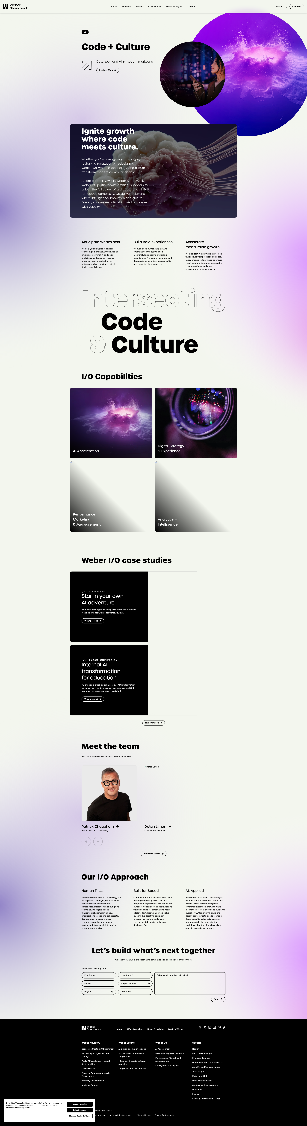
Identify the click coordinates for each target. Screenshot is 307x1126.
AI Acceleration (86, 451)
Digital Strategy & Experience (171, 448)
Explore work (152, 722)
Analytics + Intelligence (168, 522)
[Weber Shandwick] (91, 1029)
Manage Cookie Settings (80, 1116)
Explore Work (106, 70)
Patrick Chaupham (98, 826)
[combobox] (135, 983)
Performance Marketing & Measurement (87, 519)
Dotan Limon (155, 826)
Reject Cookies (79, 1110)
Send (216, 999)
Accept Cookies (80, 1104)
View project (94, 621)
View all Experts (152, 853)
